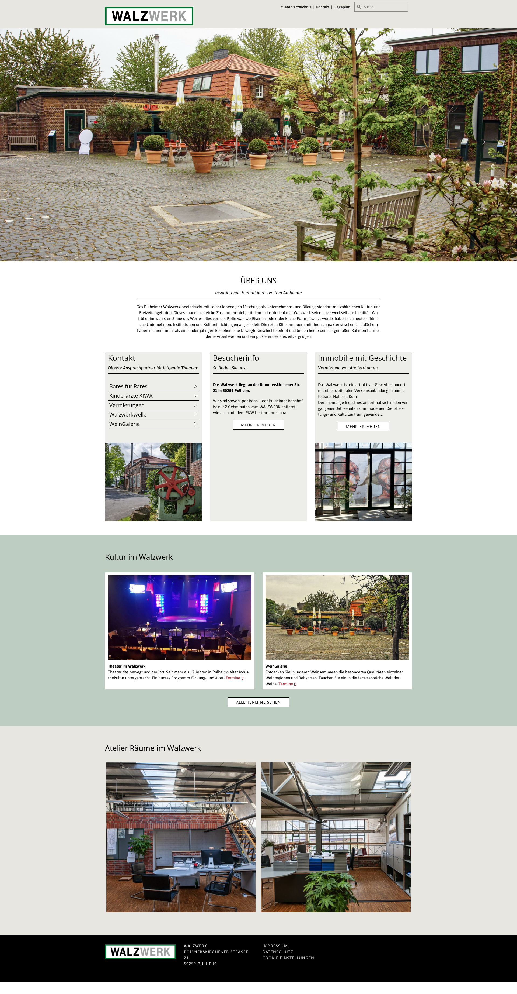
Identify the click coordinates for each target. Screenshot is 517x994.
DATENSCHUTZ (278, 952)
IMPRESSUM (275, 946)
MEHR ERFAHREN (258, 424)
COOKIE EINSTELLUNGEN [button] (288, 957)
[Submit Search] (358, 7)
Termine (233, 678)
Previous (112, 837)
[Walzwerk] (153, 16)
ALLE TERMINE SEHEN (258, 702)
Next (403, 837)
